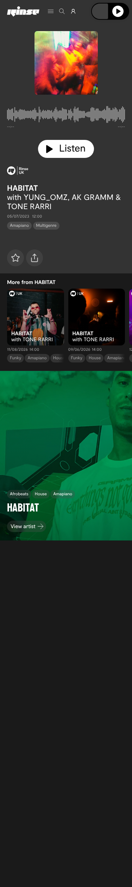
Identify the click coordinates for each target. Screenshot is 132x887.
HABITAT (22, 188)
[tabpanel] (66, 116)
